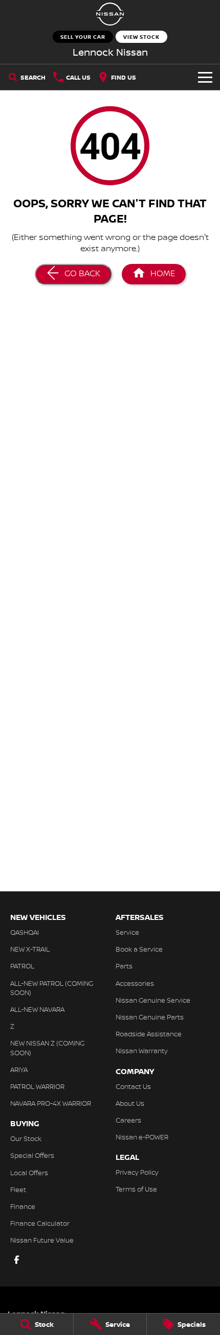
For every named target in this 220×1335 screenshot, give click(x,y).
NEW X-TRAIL (30, 949)
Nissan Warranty (142, 1050)
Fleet (18, 1189)
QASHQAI (24, 932)
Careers (128, 1120)
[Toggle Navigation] (205, 77)
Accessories (135, 983)
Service (127, 932)
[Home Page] (110, 14)
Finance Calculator (40, 1223)
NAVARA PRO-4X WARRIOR (50, 1103)
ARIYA (19, 1069)
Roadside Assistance (149, 1033)
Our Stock (25, 1138)
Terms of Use (136, 1189)
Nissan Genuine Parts (150, 1017)
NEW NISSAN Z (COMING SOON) (47, 1047)
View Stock (141, 36)
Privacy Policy (137, 1172)
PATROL (22, 965)
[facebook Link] (16, 1259)
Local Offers (29, 1172)
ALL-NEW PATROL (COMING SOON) (51, 988)
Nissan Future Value (42, 1240)
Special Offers (32, 1155)
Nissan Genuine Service (153, 1000)
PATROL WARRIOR (37, 1086)
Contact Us (133, 1086)
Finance (22, 1206)
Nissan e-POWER (142, 1137)
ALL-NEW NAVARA (37, 1009)
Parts (124, 965)
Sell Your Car (82, 36)
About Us (130, 1103)
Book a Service (139, 949)
